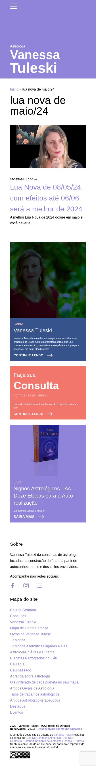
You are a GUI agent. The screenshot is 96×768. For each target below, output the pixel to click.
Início (14, 89)
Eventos (16, 712)
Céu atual (17, 664)
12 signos (17, 640)
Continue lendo (28, 355)
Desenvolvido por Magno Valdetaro (60, 729)
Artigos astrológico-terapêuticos (35, 700)
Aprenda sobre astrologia (30, 676)
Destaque (17, 706)
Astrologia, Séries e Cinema (32, 652)
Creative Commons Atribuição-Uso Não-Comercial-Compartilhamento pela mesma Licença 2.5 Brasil (47, 739)
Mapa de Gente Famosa (29, 628)
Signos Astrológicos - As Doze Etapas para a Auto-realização (44, 495)
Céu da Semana (23, 610)
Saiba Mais (24, 517)
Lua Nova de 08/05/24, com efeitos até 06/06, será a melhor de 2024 (46, 198)
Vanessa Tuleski (33, 330)
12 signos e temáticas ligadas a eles (38, 646)
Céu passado (20, 670)
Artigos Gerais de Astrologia (32, 688)
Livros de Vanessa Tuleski (31, 634)
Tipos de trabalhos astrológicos (34, 694)
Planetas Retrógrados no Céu (33, 658)
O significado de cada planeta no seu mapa (44, 682)
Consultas (18, 616)
